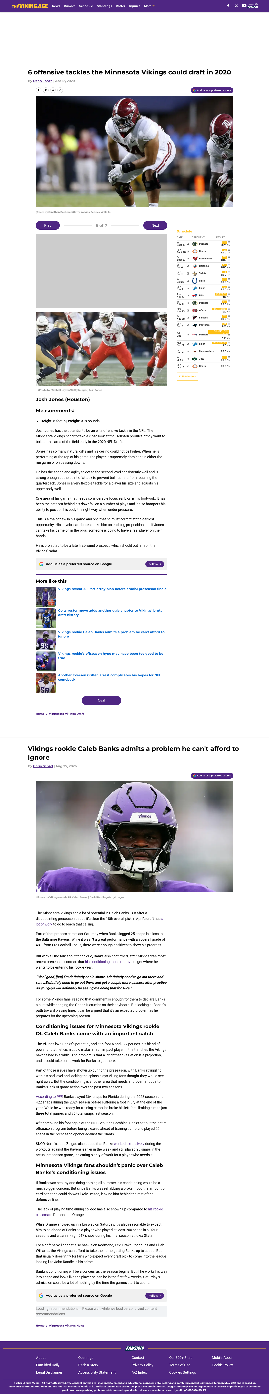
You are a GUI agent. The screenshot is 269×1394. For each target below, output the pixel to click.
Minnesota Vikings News (66, 1325)
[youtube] (244, 5)
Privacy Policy (142, 1365)
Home (40, 714)
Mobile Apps (222, 1357)
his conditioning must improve (108, 962)
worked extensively (129, 1144)
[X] (236, 5)
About (41, 1357)
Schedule (86, 6)
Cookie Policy (222, 1365)
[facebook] (228, 5)
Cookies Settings (182, 1372)
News (56, 6)
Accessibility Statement (97, 1372)
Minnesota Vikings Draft (66, 714)
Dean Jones (43, 81)
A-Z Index (139, 1372)
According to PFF (49, 1096)
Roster (120, 6)
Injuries (134, 6)
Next (155, 225)
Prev (47, 225)
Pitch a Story (88, 1365)
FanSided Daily (48, 1365)
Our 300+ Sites (180, 1357)
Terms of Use (179, 1365)
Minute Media (30, 1382)
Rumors (69, 6)
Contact (138, 1357)
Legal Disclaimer (49, 1372)
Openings (85, 1357)
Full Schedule (187, 376)
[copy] (60, 90)
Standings (104, 6)
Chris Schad (43, 766)
